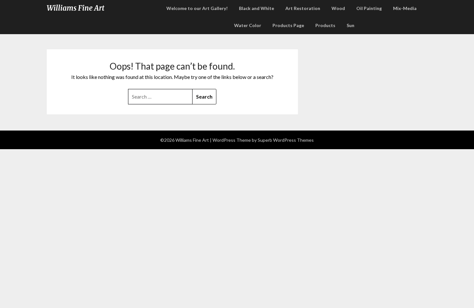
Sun (350, 25)
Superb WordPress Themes (286, 140)
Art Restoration (302, 8)
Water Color (247, 25)
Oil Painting (369, 8)
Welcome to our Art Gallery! (197, 8)
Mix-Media (405, 8)
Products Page (288, 25)
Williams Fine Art (75, 8)
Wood (338, 8)
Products (325, 25)
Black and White (256, 8)
